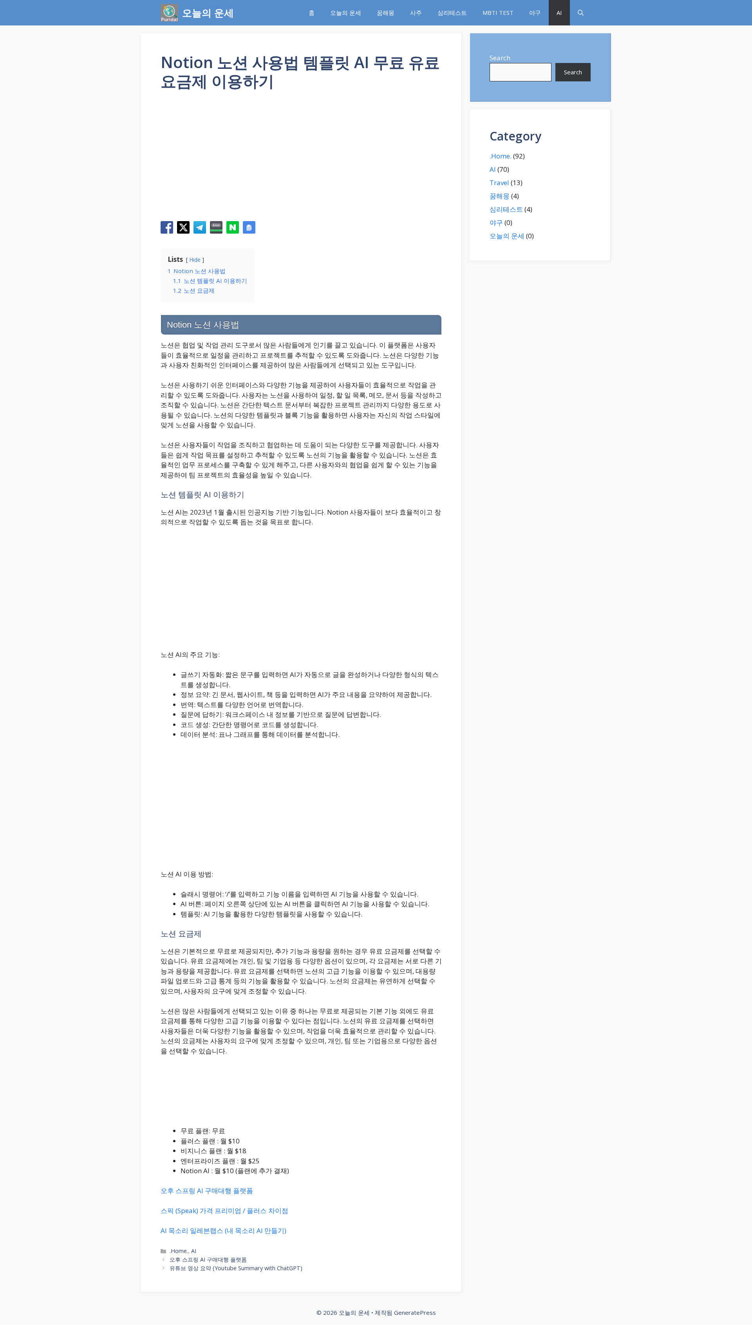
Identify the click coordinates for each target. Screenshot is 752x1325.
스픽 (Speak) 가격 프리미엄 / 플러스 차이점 (224, 1210)
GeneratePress (415, 1312)
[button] (580, 12)
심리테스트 (452, 12)
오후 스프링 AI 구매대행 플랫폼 (207, 1190)
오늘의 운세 (208, 12)
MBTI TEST (498, 12)
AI (559, 12)
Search (500, 57)
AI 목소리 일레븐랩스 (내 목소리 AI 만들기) (223, 1230)
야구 (535, 12)
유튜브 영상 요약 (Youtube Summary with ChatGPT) (236, 1268)
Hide (195, 259)
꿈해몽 (385, 12)
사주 (416, 12)
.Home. (179, 1251)
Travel (499, 182)
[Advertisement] (301, 158)
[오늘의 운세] (169, 12)
